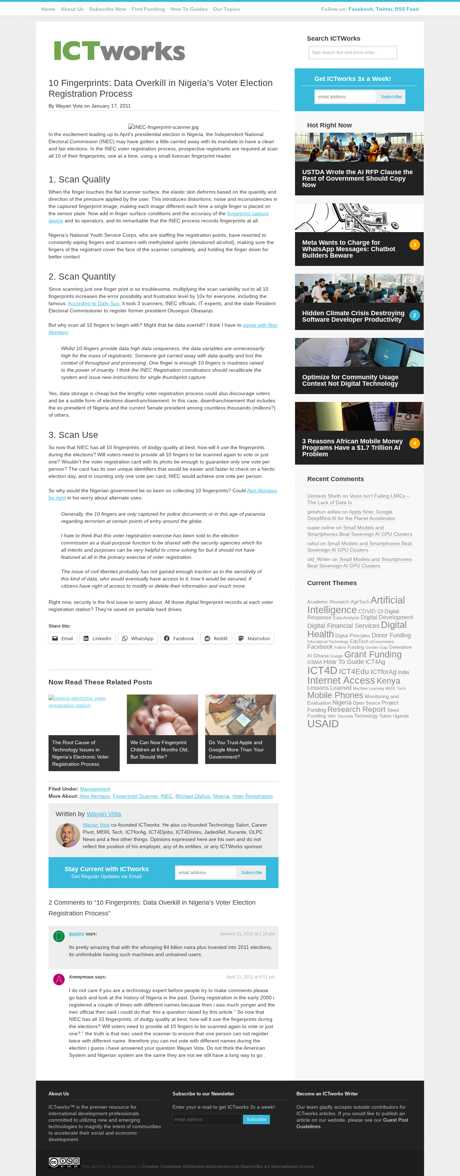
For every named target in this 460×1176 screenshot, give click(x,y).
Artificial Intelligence (356, 605)
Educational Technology (328, 641)
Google (336, 656)
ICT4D (322, 670)
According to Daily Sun (93, 303)
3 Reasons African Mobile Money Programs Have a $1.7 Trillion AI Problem (352, 448)
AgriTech (360, 602)
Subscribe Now (107, 9)
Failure (340, 647)
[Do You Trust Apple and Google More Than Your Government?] (240, 715)
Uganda (401, 716)
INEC (166, 796)
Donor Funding (391, 635)
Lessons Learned (329, 688)
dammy (76, 933)
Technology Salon (372, 716)
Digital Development (387, 617)
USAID (323, 723)
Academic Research (328, 602)
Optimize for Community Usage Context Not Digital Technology (350, 380)
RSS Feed (407, 9)
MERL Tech (395, 688)
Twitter (384, 9)
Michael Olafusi (192, 796)
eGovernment (382, 641)
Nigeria (221, 796)
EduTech (359, 641)
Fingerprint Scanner (135, 796)
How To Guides (189, 9)
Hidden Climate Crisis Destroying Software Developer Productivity (353, 316)
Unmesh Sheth (324, 496)
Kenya (388, 681)
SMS (331, 716)
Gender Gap (376, 647)
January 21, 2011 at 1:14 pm (247, 933)
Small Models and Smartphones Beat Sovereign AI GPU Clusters (359, 531)
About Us (72, 9)
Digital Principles (352, 635)
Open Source (366, 703)
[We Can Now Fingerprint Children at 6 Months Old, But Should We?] (162, 715)
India (403, 672)
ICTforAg (383, 671)
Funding (356, 647)
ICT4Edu (354, 671)
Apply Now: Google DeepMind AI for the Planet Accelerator (351, 515)
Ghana (321, 656)
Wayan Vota (104, 814)
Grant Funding (373, 654)
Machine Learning (368, 688)
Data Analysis (346, 617)
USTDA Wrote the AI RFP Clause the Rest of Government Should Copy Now (357, 178)
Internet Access (341, 680)
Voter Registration (252, 796)
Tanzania (345, 716)
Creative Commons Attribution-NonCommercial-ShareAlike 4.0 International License (228, 1166)
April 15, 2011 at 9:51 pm (250, 977)
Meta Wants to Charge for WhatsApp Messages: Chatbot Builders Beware (348, 249)
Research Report (356, 709)
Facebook (361, 9)
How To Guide (343, 661)
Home (48, 9)
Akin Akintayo (95, 796)
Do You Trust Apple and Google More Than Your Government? (236, 749)
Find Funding (148, 9)
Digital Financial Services (343, 625)
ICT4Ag (375, 662)
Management (95, 789)
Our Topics (226, 9)
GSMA (314, 662)
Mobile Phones (335, 695)
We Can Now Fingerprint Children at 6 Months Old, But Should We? (159, 749)
